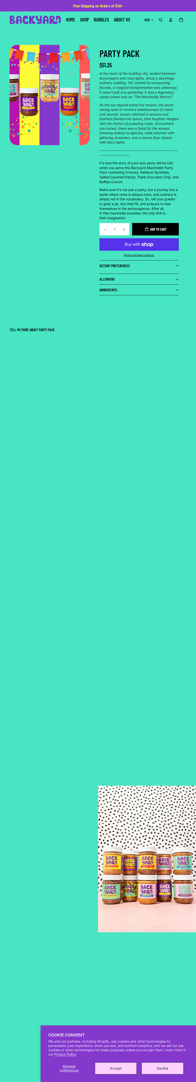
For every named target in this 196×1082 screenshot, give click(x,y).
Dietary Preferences (114, 265)
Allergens (107, 279)
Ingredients (108, 289)
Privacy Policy (65, 1054)
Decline (162, 1068)
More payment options (139, 255)
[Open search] (160, 20)
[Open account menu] (170, 20)
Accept (116, 1068)
